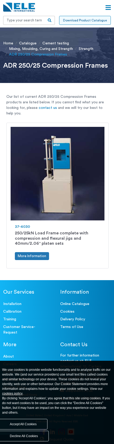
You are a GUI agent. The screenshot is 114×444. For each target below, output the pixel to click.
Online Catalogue (74, 304)
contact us (48, 108)
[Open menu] (108, 7)
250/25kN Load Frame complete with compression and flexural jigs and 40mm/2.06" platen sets (51, 238)
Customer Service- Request (19, 329)
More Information (32, 256)
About (8, 356)
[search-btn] (50, 20)
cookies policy (12, 393)
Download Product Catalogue (85, 20)
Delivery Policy (72, 319)
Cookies (67, 311)
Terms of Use (71, 327)
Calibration (12, 311)
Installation (12, 304)
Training (9, 319)
